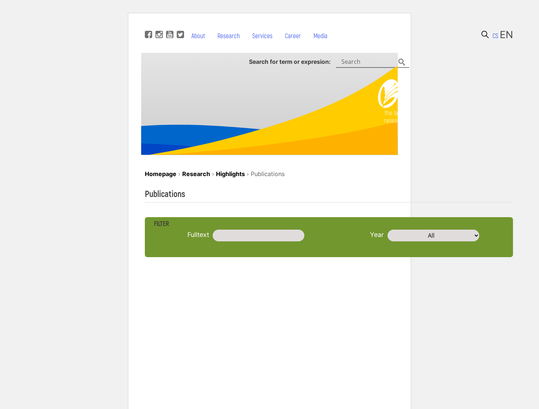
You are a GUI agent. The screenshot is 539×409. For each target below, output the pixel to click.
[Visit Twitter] (179, 23)
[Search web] (485, 34)
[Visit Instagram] (158, 23)
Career (293, 36)
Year (377, 234)
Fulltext (198, 234)
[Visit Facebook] (147, 23)
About (198, 36)
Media (320, 36)
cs (495, 36)
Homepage (160, 174)
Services (262, 36)
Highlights (230, 174)
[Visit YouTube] (168, 23)
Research (228, 36)
